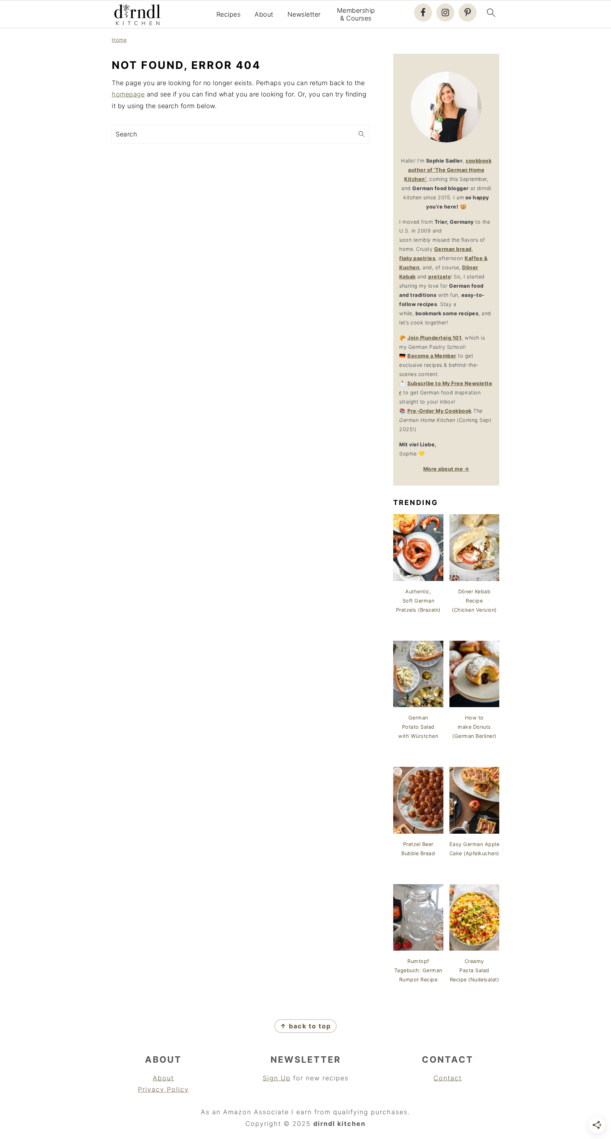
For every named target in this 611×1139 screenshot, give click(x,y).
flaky (417, 258)
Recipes (228, 14)
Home (119, 40)
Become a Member (431, 356)
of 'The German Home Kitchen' (447, 170)
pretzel (438, 277)
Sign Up (277, 1078)
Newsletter (304, 14)
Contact (447, 1078)
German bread (453, 249)
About (264, 14)
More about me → (446, 469)
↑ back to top (305, 1026)
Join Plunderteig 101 (434, 338)
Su (410, 383)
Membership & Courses (356, 14)
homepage (128, 94)
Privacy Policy (163, 1089)
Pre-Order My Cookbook (439, 411)
